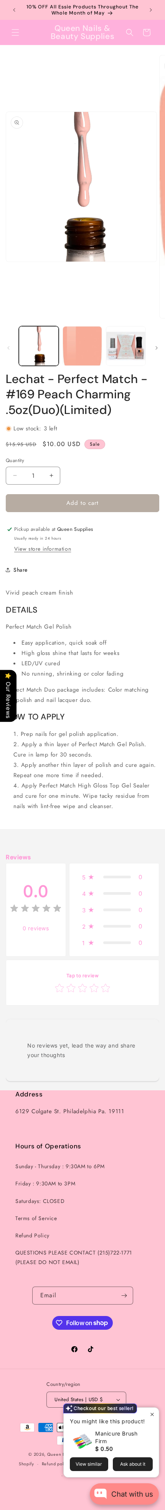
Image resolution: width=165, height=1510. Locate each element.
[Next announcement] (150, 10)
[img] (36, 909)
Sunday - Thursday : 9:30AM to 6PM (60, 1166)
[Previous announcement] (14, 10)
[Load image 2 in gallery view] (82, 346)
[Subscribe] (124, 1296)
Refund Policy (32, 1235)
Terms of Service (36, 1218)
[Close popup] (152, 1414)
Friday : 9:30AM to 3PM (45, 1183)
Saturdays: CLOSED (39, 1201)
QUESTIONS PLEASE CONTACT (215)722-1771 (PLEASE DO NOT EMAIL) (73, 1257)
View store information (42, 549)
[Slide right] (156, 348)
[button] (15, 32)
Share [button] (20, 570)
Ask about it (132, 1464)
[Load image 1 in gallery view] (39, 346)
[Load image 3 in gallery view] (126, 346)
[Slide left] (8, 348)
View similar (89, 1464)
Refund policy (56, 1464)
